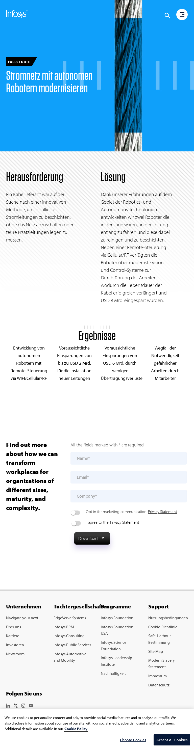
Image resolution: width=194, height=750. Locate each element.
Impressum (157, 675)
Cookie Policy (75, 728)
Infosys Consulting (69, 635)
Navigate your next (22, 617)
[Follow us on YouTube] (31, 704)
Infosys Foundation (117, 617)
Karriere (12, 635)
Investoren (15, 644)
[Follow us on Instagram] (23, 704)
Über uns (13, 626)
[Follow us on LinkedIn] (8, 704)
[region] (97, 729)
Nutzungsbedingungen (168, 617)
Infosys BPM (64, 626)
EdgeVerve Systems (70, 617)
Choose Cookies (133, 739)
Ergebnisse (97, 335)
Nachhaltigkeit (113, 673)
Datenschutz (158, 684)
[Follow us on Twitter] (16, 704)
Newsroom (15, 653)
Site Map (155, 651)
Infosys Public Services (72, 644)
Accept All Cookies (172, 739)
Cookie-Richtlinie (162, 626)
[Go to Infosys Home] (17, 15)
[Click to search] (167, 15)
